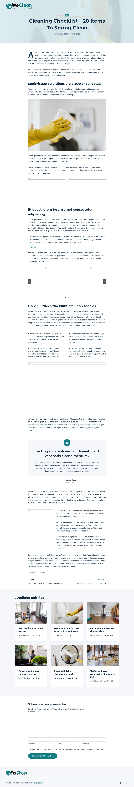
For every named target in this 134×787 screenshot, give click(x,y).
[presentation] (31, 613)
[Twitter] (121, 783)
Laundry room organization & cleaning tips (45, 581)
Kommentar (33, 712)
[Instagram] (126, 783)
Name (32, 744)
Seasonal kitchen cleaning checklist (91, 581)
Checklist (32, 572)
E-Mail (59, 744)
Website (86, 744)
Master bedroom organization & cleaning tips (102, 674)
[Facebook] (116, 783)
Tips (67, 15)
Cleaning (42, 572)
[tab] (65, 297)
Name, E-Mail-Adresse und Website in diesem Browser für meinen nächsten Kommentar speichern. (67, 750)
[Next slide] (104, 281)
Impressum (38, 783)
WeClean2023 (62, 34)
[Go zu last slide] (29, 281)
